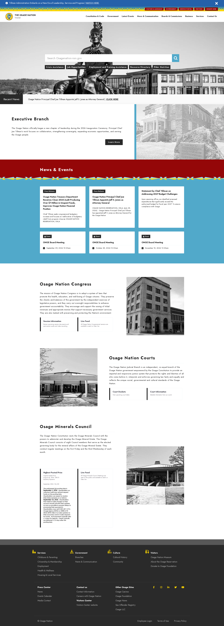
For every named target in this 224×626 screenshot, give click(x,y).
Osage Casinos (122, 591)
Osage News (121, 600)
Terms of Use (163, 621)
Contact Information (85, 591)
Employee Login (144, 621)
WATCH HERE (92, 3)
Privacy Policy (180, 621)
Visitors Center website (87, 605)
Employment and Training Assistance (107, 67)
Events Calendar (45, 596)
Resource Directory (140, 67)
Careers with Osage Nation (89, 596)
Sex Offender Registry (125, 605)
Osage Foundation (124, 596)
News (40, 591)
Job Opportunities (76, 67)
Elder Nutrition (161, 67)
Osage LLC (120, 609)
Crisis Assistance (55, 67)
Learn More (114, 142)
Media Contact (44, 600)
